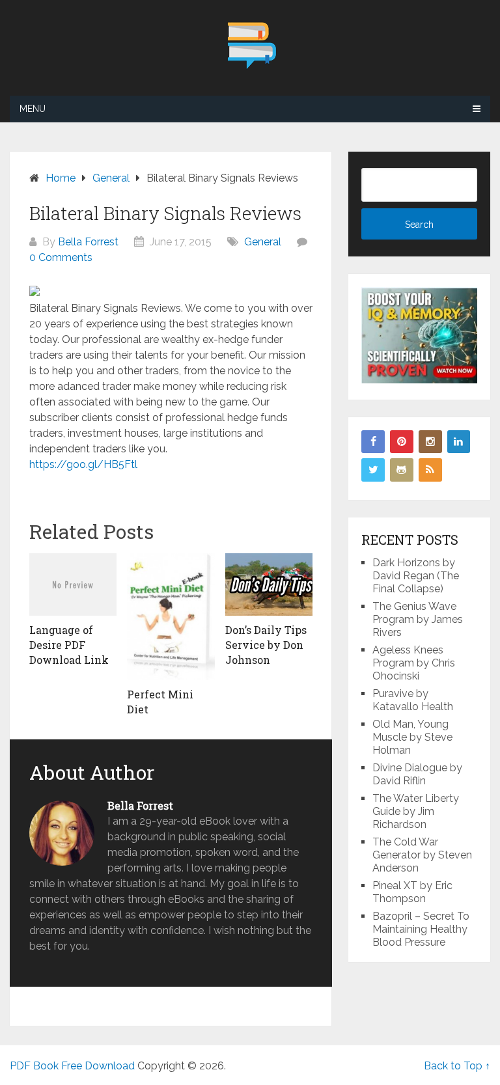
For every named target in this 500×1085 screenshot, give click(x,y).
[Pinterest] (401, 442)
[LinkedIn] (459, 442)
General (262, 242)
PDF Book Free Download (72, 1066)
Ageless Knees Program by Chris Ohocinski (413, 663)
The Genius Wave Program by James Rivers (417, 619)
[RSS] (430, 470)
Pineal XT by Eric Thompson (412, 892)
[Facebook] (373, 442)
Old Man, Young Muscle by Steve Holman (412, 737)
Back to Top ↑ (457, 1066)
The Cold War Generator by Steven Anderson (422, 855)
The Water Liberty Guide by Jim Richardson (415, 811)
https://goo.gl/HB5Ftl (83, 464)
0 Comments (60, 257)
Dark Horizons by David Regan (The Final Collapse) (415, 575)
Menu (33, 108)
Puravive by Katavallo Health (412, 700)
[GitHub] (401, 470)
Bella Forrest (88, 242)
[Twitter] (373, 470)
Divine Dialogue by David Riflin (417, 774)
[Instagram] (430, 442)
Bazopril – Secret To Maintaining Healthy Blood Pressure (420, 929)
